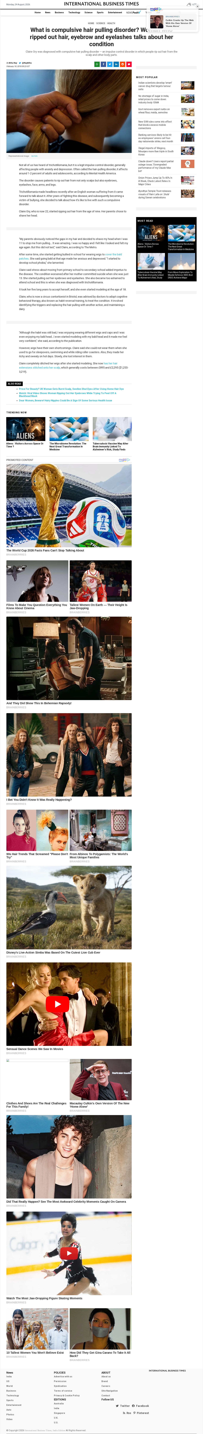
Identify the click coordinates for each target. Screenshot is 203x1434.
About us (106, 1376)
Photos (10, 1414)
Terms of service (63, 1391)
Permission (60, 1381)
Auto (8, 1410)
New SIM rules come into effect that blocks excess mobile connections (155, 125)
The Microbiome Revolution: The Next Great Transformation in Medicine (67, 446)
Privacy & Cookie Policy (67, 1395)
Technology (74, 12)
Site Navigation (110, 1391)
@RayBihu (27, 63)
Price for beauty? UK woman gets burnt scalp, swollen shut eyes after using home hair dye (71, 389)
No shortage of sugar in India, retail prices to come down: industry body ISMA (153, 99)
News (47, 12)
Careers (106, 1386)
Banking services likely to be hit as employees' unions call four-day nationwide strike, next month (155, 138)
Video (9, 1419)
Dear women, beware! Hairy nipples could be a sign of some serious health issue (65, 400)
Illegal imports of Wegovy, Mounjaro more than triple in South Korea (156, 151)
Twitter (124, 1405)
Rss (128, 1413)
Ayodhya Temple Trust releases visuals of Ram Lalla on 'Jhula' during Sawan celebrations (154, 194)
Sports (100, 12)
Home (38, 12)
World (9, 1386)
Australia (59, 1403)
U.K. (56, 1418)
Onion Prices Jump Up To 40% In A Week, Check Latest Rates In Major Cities (155, 181)
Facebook (142, 1405)
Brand (105, 1381)
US (7, 1381)
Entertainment (115, 12)
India (9, 1376)
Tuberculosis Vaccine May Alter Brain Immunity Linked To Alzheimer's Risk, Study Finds (110, 446)
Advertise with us (63, 1376)
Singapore (59, 1413)
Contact (106, 1395)
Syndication (60, 1386)
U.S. (56, 1422)
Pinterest (142, 1413)
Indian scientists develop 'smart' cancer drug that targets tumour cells (155, 86)
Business (59, 12)
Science (88, 12)
